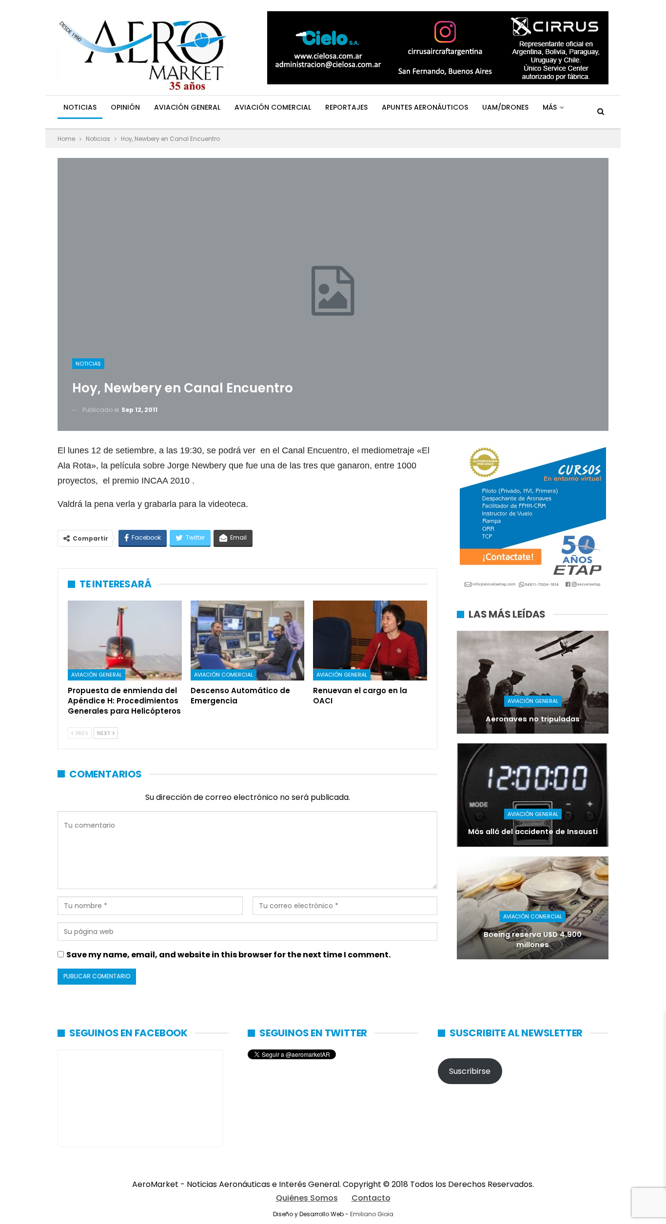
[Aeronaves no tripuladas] (532, 682)
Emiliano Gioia (371, 1214)
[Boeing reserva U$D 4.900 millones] (532, 908)
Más (550, 107)
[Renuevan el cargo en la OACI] (370, 640)
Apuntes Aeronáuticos (425, 107)
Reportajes (346, 107)
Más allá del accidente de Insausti (533, 831)
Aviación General (187, 107)
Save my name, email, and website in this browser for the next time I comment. (228, 954)
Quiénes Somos (307, 1198)
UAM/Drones (505, 107)
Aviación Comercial (273, 107)
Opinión (125, 107)
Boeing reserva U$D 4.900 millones (533, 940)
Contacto (371, 1198)
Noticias (80, 107)
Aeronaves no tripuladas (533, 719)
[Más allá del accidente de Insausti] (532, 795)
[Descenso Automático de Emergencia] (248, 640)
